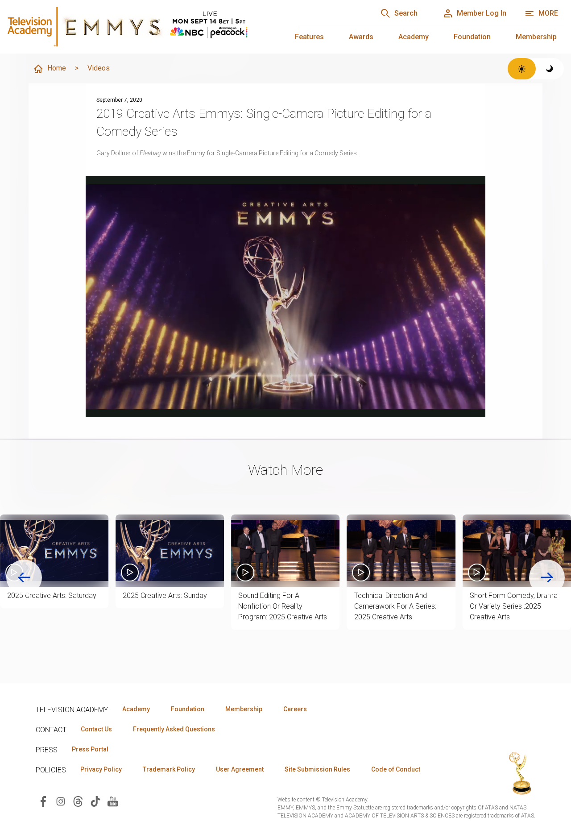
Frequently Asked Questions (174, 729)
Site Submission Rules (317, 769)
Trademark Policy (169, 769)
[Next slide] (547, 577)
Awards (361, 37)
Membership (536, 37)
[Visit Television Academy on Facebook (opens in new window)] (43, 800)
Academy (413, 37)
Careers (295, 709)
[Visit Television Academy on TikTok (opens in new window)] (95, 800)
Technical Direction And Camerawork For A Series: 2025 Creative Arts (395, 606)
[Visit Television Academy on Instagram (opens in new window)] (60, 800)
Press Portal (90, 749)
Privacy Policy (101, 769)
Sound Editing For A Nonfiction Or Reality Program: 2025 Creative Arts (282, 606)
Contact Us (96, 729)
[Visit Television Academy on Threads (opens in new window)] (78, 800)
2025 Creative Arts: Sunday (165, 595)
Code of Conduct (395, 769)
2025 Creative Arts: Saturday (51, 595)
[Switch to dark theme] (550, 68)
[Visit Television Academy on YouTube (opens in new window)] (112, 800)
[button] (54, 551)
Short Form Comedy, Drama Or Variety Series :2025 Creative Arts (514, 606)
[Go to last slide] (24, 577)
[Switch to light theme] (522, 68)
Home (56, 68)
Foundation (472, 37)
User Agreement (240, 769)
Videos (98, 68)
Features (309, 37)
